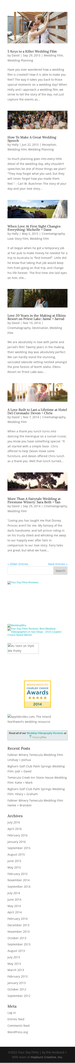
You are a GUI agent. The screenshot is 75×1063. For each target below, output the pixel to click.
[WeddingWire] (17, 625)
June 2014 (14, 899)
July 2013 (14, 957)
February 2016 (18, 835)
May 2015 (14, 867)
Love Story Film (18, 239)
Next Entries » (58, 564)
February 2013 (18, 976)
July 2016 (14, 822)
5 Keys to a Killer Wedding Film (32, 51)
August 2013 (16, 951)
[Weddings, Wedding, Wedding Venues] (37, 596)
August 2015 (16, 854)
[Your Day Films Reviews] (23, 582)
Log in (12, 1013)
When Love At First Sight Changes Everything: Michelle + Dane (34, 228)
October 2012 (17, 989)
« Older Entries (18, 564)
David (16, 55)
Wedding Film (53, 55)
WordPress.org (18, 1032)
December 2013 (18, 925)
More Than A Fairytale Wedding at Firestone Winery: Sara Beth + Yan (34, 500)
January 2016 (17, 842)
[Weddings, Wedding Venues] (37, 683)
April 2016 (15, 829)
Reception (49, 145)
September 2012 (19, 996)
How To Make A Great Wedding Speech (32, 139)
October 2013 (17, 938)
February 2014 (18, 919)
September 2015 (19, 848)
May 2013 (14, 964)
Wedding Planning (20, 60)
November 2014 (19, 880)
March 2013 (16, 970)
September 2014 (19, 887)
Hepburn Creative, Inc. (47, 1057)
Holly (15, 145)
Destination (40, 328)
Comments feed (19, 1026)
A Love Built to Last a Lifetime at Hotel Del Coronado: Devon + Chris (37, 411)
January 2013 (17, 983)
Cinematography (53, 234)
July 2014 (14, 893)
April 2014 (15, 912)
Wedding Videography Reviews (45, 733)
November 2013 (19, 932)
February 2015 (18, 874)
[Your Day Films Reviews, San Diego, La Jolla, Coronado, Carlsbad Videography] (37, 609)
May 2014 (14, 906)
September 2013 (19, 944)
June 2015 (14, 861)
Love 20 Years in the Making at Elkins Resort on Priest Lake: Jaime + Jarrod (37, 317)
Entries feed (16, 1019)
